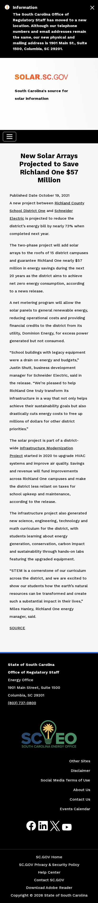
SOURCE (17, 628)
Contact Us (80, 799)
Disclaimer (80, 770)
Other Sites (79, 761)
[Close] (92, 8)
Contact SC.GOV (49, 880)
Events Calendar (75, 809)
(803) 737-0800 (22, 703)
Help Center (49, 872)
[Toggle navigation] (9, 136)
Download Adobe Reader (49, 887)
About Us (81, 789)
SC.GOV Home (49, 857)
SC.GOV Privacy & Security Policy (49, 864)
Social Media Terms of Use (65, 780)
